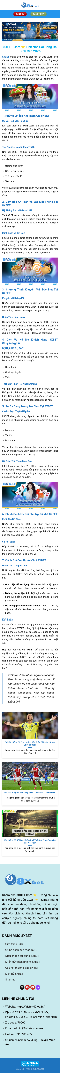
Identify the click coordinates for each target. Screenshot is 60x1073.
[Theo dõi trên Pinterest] (27, 987)
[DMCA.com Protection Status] (30, 1063)
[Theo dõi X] (22, 987)
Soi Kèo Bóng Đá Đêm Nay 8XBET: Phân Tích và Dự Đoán (30, 792)
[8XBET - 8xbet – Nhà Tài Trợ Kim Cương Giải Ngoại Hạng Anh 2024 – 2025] (30, 5)
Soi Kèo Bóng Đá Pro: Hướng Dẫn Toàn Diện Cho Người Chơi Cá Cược (30, 743)
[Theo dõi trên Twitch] (38, 987)
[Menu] (4, 4)
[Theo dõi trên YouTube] (32, 987)
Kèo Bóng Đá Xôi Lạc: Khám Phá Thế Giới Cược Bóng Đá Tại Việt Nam (30, 841)
